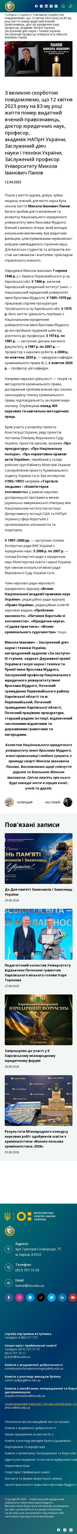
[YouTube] (56, 6)
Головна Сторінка (17, 15)
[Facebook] (36, 6)
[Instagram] (41, 6)
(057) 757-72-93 (27, 1270)
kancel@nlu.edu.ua (29, 1285)
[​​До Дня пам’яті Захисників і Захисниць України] (38, 858)
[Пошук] (63, 6)
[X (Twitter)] (51, 6)
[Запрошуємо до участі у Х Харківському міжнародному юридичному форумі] (38, 1019)
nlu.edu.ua (15, 1513)
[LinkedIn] (46, 6)
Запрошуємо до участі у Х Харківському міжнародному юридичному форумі (30, 1055)
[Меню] (70, 6)
